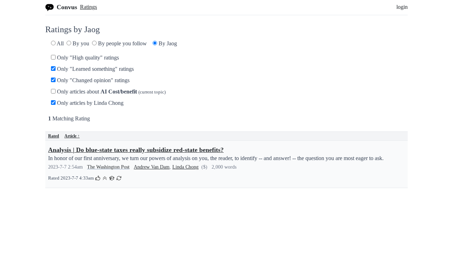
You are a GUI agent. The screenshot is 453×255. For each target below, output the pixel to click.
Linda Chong (185, 167)
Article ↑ (72, 136)
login (402, 7)
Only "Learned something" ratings (95, 69)
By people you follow (122, 43)
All (60, 43)
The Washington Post (108, 167)
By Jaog (167, 43)
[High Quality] (105, 178)
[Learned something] (112, 178)
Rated (53, 136)
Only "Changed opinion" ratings (93, 80)
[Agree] (98, 178)
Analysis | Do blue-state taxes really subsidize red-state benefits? (136, 149)
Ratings (88, 7)
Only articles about (111, 92)
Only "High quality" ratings (87, 58)
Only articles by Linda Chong (90, 103)
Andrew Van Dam (152, 167)
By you (80, 43)
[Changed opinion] (119, 178)
